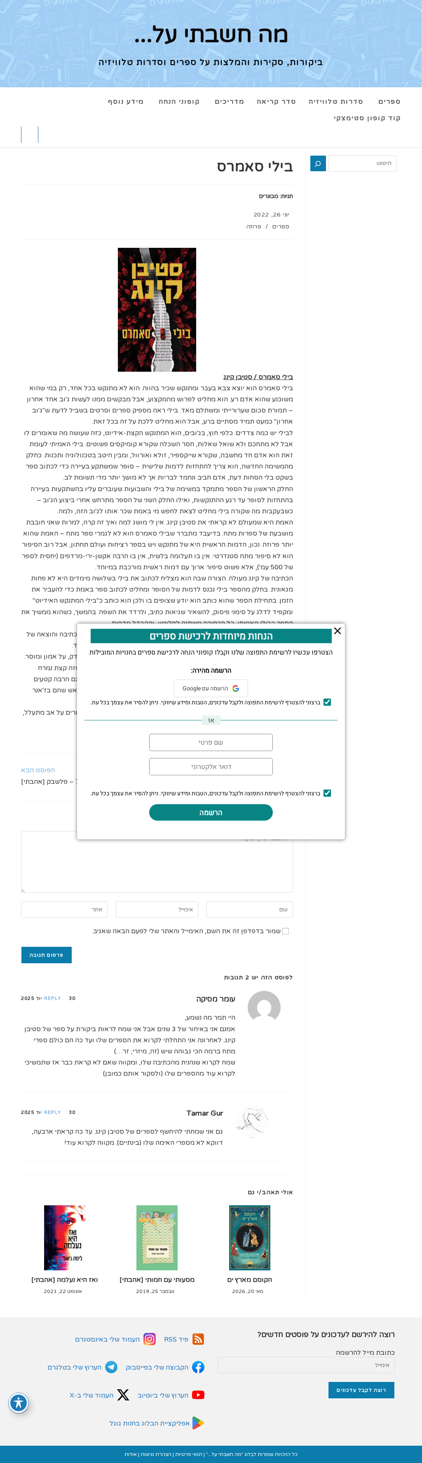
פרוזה (254, 226)
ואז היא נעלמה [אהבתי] (64, 1280)
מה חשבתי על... (211, 35)
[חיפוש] (318, 163)
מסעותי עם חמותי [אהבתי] (157, 1280)
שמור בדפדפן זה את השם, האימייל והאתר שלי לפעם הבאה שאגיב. (186, 931)
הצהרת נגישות (156, 1454)
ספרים (280, 226)
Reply (52, 998)
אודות (130, 1454)
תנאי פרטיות (188, 1454)
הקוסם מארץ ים (249, 1280)
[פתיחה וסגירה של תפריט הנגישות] (18, 1403)
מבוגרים (268, 196)
